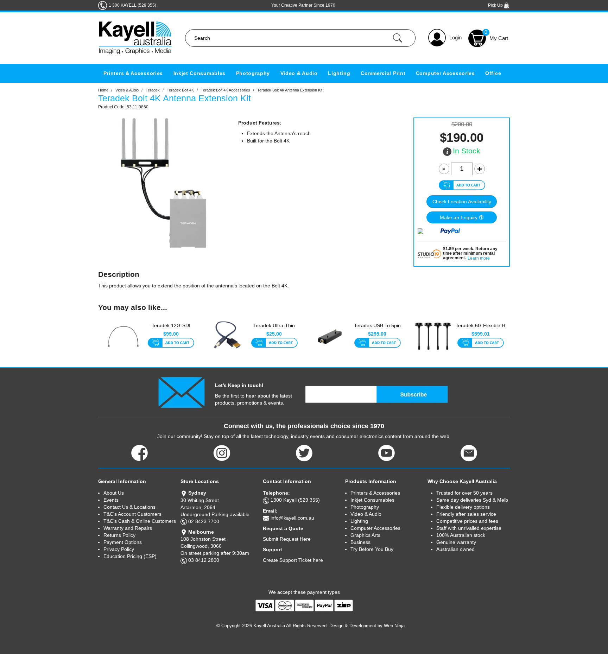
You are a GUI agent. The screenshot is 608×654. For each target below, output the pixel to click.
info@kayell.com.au (292, 518)
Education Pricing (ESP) (130, 556)
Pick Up (496, 5)
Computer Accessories (445, 73)
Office (493, 73)
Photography (253, 73)
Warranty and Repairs (127, 528)
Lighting (339, 73)
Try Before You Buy (371, 549)
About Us (113, 493)
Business (360, 542)
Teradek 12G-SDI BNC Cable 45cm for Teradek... (171, 329)
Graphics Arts (365, 535)
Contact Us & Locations (129, 507)
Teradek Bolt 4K (180, 90)
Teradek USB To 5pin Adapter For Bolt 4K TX (377, 329)
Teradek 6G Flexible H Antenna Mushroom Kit (480, 329)
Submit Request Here (287, 539)
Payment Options (122, 542)
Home (103, 90)
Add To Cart (171, 343)
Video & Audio (299, 73)
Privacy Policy (118, 549)
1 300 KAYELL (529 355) (132, 5)
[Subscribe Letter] (181, 392)
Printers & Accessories (133, 73)
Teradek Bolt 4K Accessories (225, 90)
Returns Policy (119, 535)
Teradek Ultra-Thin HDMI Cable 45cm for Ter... (274, 329)
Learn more (479, 258)
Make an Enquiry (458, 217)
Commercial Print (383, 73)
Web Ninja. (395, 625)
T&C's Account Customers (132, 514)
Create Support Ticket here (293, 560)
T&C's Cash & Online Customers (139, 521)
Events (111, 500)
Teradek (153, 90)
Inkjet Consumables (199, 73)
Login (455, 37)
